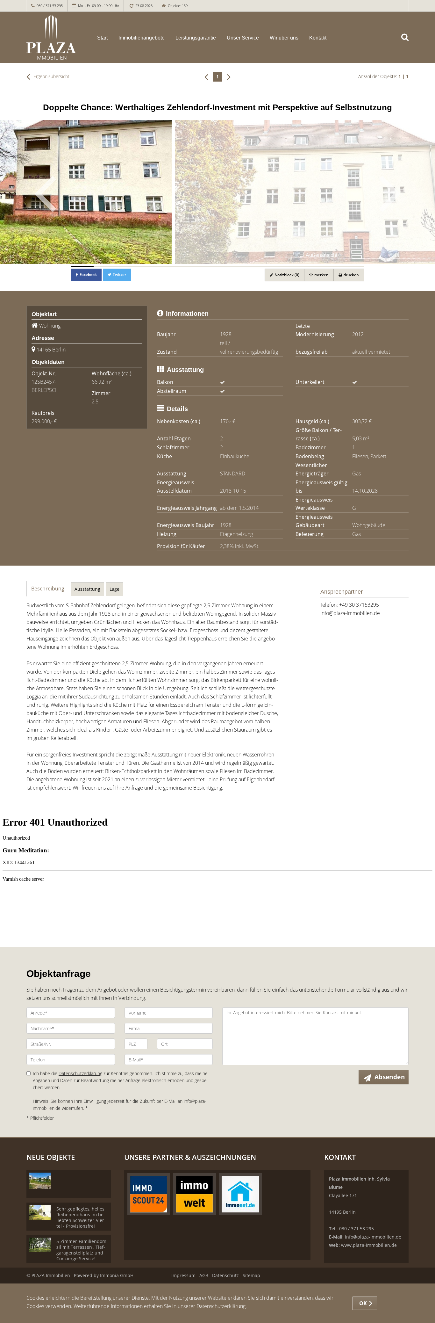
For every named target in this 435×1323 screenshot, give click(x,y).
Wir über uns (284, 37)
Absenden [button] (389, 1077)
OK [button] (363, 1303)
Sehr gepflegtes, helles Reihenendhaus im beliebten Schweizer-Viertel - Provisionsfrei (81, 1217)
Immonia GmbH (116, 1275)
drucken (351, 275)
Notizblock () (286, 275)
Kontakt (317, 37)
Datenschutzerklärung (80, 1073)
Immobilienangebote (141, 37)
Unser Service (243, 37)
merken (321, 275)
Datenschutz (225, 1275)
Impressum (183, 1275)
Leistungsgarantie (195, 37)
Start (102, 37)
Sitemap (251, 1275)
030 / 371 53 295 (50, 5)
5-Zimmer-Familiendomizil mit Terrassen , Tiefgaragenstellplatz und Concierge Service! (82, 1250)
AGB (203, 1275)
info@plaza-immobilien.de (350, 613)
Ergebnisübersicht (50, 76)
